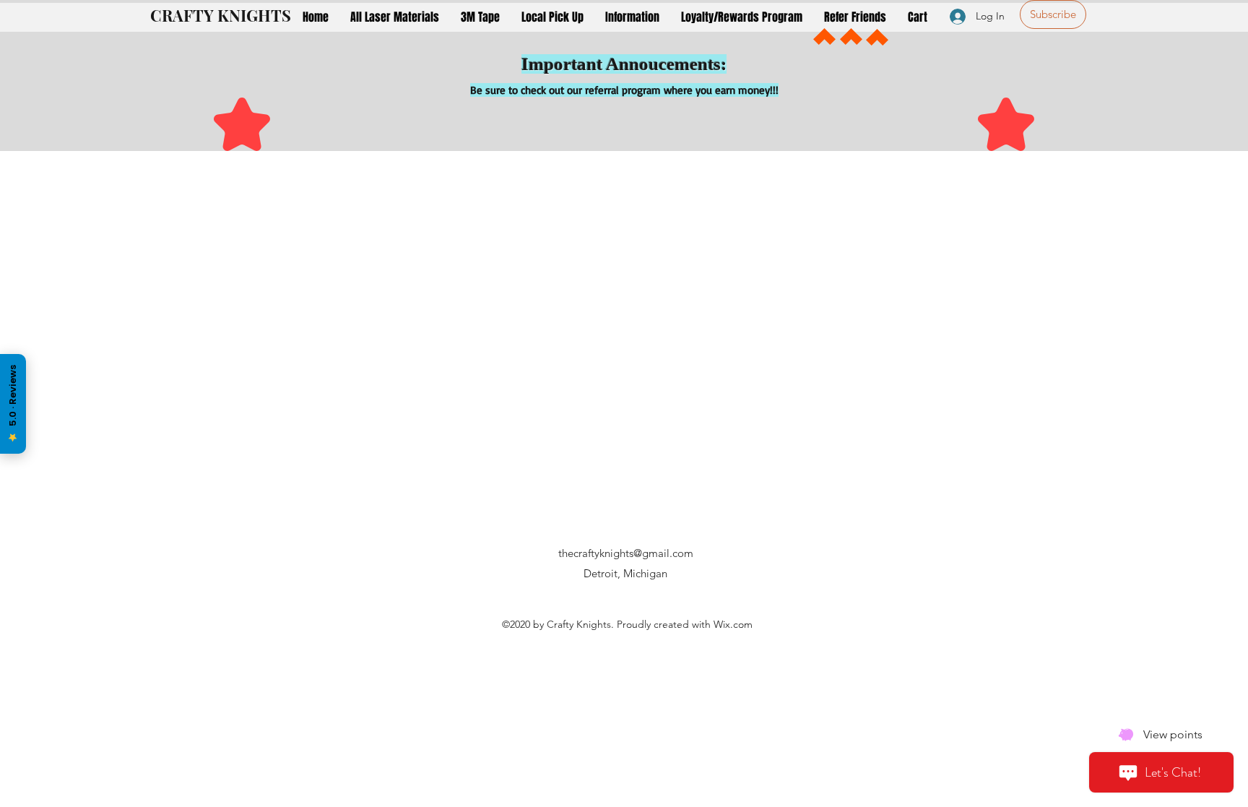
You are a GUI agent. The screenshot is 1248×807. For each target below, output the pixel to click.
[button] (394, 17)
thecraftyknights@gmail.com (625, 553)
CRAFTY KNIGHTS (220, 15)
